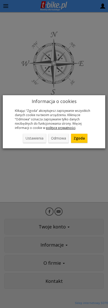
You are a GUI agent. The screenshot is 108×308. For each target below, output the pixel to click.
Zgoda (79, 138)
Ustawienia (34, 138)
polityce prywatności (60, 128)
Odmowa (58, 138)
